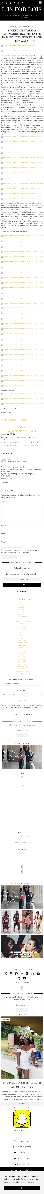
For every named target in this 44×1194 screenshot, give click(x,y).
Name (4, 525)
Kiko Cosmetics (22, 617)
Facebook (23, 1153)
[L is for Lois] (22, 8)
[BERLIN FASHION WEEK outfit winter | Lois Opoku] (22, 757)
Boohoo (22, 645)
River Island (22, 614)
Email (4, 534)
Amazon (22, 602)
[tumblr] (35, 430)
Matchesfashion (22, 650)
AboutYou (22, 612)
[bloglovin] (22, 973)
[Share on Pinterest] (14, 434)
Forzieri (22, 619)
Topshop (22, 631)
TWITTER (4, 420)
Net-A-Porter (22, 662)
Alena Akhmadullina (12, 438)
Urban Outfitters (22, 643)
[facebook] (16, 973)
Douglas (22, 605)
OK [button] (22, 1188)
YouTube (23, 1164)
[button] (41, 2)
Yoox (22, 638)
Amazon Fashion (22, 628)
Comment (5, 501)
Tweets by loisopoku (22, 836)
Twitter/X (23, 1141)
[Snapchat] (32, 430)
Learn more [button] (30, 1182)
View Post (22, 1103)
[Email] (24, 978)
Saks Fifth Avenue (22, 671)
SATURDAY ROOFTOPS (33, 444)
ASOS (22, 624)
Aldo (22, 654)
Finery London (22, 626)
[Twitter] (3, 3)
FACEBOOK (24, 420)
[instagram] (11, 973)
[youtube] (38, 973)
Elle (31, 438)
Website (4, 542)
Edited (22, 609)
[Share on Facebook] (8, 434)
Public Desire (22, 666)
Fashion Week (30, 26)
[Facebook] (19, 3)
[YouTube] (15, 3)
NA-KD (22, 673)
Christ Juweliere (22, 664)
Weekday (22, 635)
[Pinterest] (10, 3)
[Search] (26, 3)
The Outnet (22, 607)
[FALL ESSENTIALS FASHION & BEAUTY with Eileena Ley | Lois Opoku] (22, 946)
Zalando (22, 633)
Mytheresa (22, 659)
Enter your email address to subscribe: (22, 725)
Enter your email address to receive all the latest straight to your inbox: (22, 998)
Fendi (22, 647)
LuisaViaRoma (22, 652)
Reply (5, 482)
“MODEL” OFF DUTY (9, 444)
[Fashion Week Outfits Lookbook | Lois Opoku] (22, 922)
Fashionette (22, 657)
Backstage (24, 438)
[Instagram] (6, 3)
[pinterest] (27, 973)
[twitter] (5, 973)
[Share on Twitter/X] (11, 434)
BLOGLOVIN (13, 420)
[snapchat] (32, 973)
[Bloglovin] (22, 3)
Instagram (22, 1147)
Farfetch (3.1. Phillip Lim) (22, 621)
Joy (9, 460)
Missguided (22, 640)
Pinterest (23, 1158)
